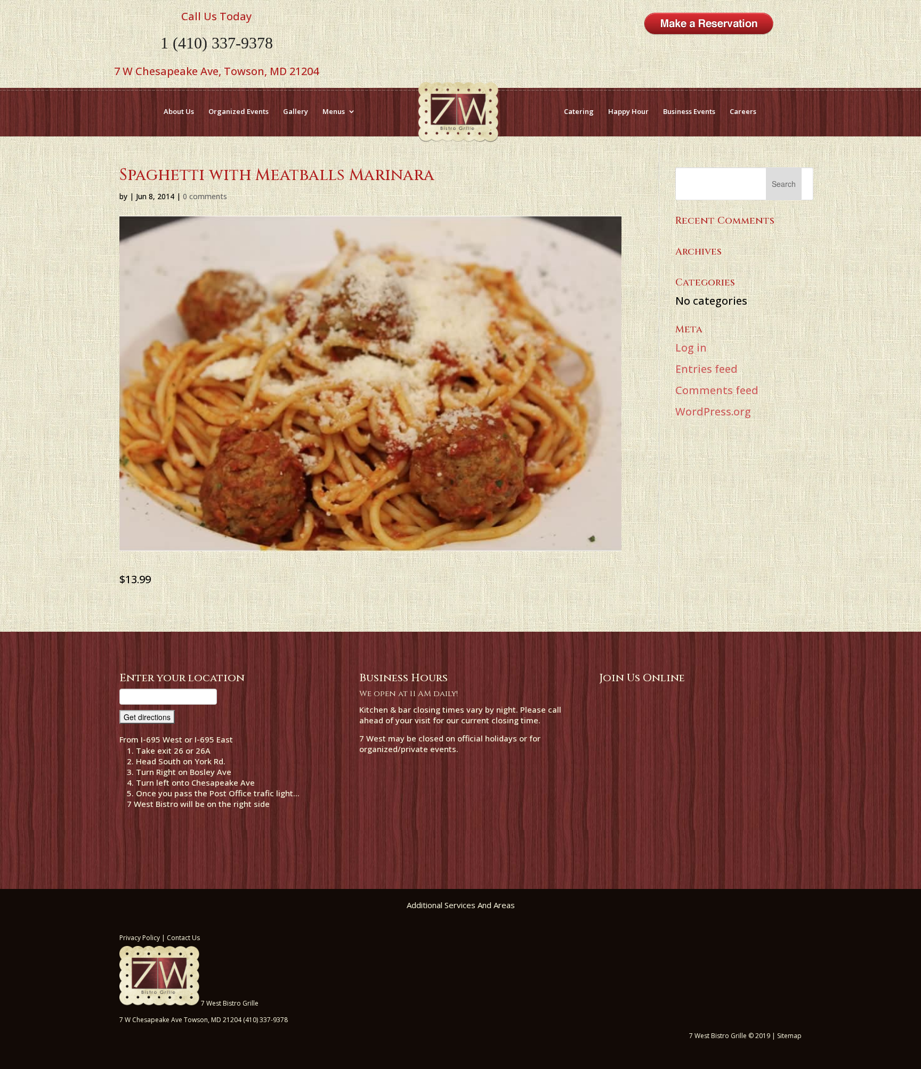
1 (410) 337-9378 (216, 43)
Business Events (689, 111)
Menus (333, 111)
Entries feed (706, 369)
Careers (743, 111)
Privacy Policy (139, 937)
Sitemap (789, 1035)
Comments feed (716, 390)
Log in (691, 347)
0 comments (205, 196)
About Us (179, 111)
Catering (579, 111)
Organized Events (238, 111)
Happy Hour (628, 111)
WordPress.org (713, 411)
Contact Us (183, 937)
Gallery (295, 111)
